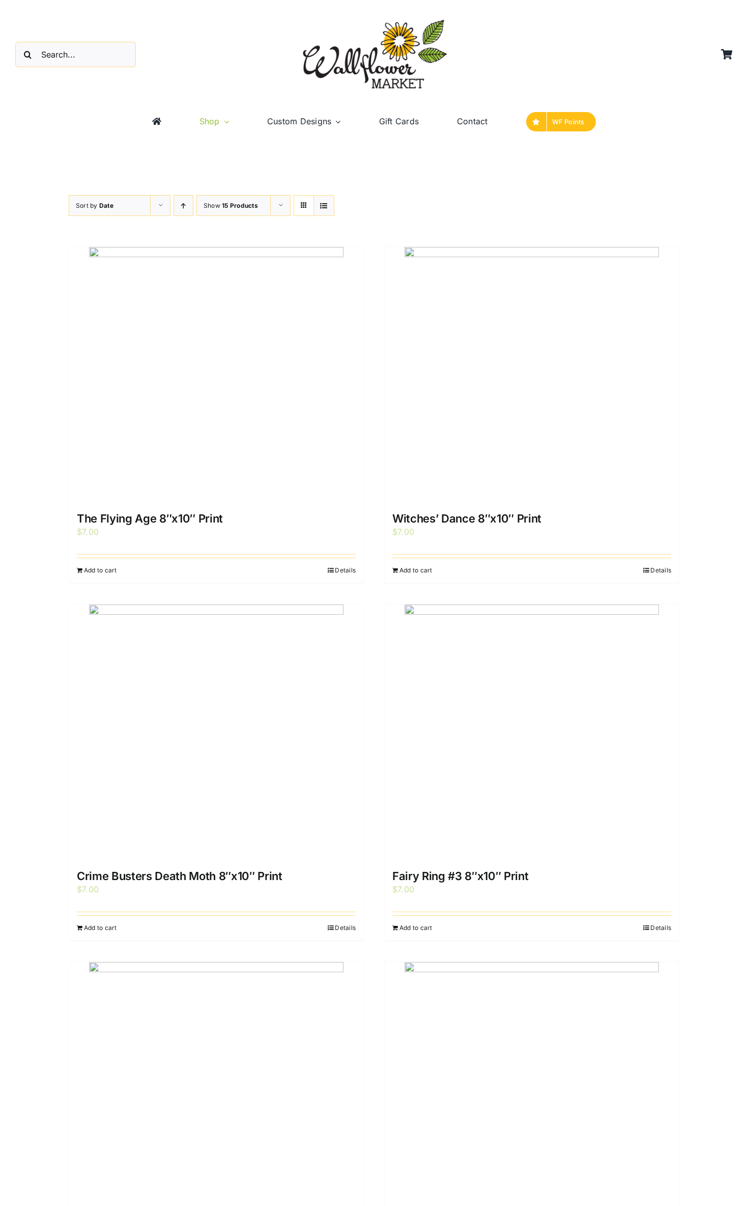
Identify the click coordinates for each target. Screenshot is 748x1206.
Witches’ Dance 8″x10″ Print (466, 518)
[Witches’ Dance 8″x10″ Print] (532, 374)
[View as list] (324, 205)
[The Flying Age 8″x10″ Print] (216, 374)
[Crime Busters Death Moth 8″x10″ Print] (216, 732)
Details (345, 570)
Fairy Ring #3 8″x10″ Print (460, 876)
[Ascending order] (183, 205)
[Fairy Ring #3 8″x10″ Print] (532, 732)
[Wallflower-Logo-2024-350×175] (374, 20)
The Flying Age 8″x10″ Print (150, 518)
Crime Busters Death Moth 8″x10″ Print (179, 876)
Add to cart (100, 570)
